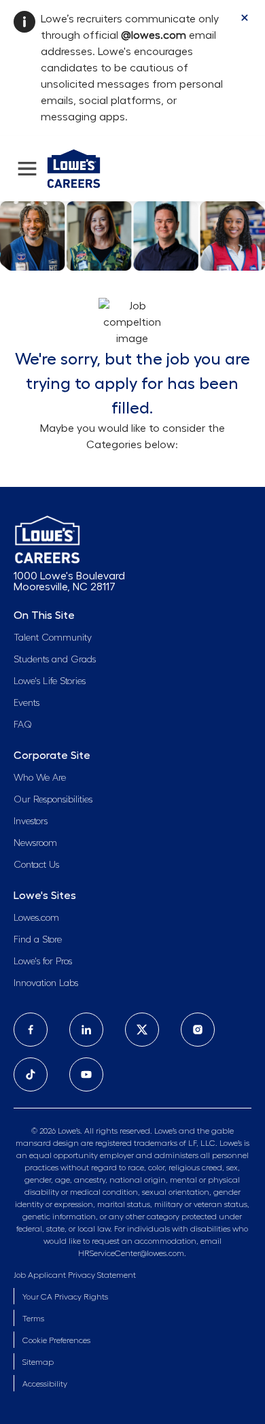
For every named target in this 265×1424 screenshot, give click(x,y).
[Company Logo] (73, 167)
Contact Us (36, 865)
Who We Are (40, 778)
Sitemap (38, 1362)
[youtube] (86, 1074)
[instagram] (198, 1030)
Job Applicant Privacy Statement (75, 1275)
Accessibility (44, 1384)
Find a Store (38, 940)
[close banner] (244, 17)
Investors (31, 821)
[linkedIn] (86, 1030)
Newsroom (35, 843)
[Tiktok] (31, 1074)
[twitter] (142, 1030)
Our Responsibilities (53, 799)
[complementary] (56, 1340)
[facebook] (31, 1030)
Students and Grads (55, 659)
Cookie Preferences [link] (56, 1340)
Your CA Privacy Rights (65, 1297)
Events (26, 703)
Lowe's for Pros (43, 961)
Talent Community (53, 638)
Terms (33, 1319)
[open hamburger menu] (27, 168)
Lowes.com (36, 918)
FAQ (23, 725)
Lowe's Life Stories (50, 681)
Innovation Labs (46, 983)
